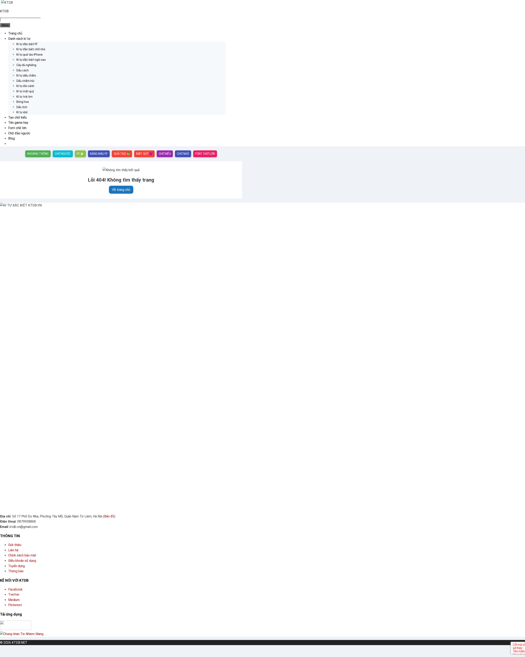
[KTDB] (7, 3)
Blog (11, 138)
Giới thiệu (14, 545)
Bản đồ (109, 516)
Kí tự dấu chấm (26, 75)
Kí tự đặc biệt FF (27, 44)
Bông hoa (22, 101)
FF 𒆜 (80, 153)
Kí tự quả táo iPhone (29, 54)
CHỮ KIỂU (165, 153)
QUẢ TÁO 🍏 (122, 153)
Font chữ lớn (17, 128)
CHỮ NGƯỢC (63, 153)
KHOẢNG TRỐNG (38, 153)
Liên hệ (13, 550)
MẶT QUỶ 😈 (144, 153)
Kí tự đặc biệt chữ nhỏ (30, 49)
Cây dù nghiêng (26, 65)
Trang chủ (15, 33)
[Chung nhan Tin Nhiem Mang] (21, 634)
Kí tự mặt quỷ (25, 91)
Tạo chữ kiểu (17, 117)
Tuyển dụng (16, 566)
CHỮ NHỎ (183, 153)
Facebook (15, 589)
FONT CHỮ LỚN (205, 153)
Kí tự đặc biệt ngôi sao (31, 59)
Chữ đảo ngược (19, 133)
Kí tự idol (21, 112)
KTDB (4, 11)
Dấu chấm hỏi (25, 80)
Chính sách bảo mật (22, 555)
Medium (14, 600)
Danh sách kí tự (19, 39)
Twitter (13, 594)
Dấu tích (21, 107)
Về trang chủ (121, 190)
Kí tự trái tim (24, 96)
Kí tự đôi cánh (25, 86)
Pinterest (15, 605)
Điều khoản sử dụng (22, 561)
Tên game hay (18, 123)
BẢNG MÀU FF (99, 153)
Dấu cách (22, 70)
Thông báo (16, 571)
